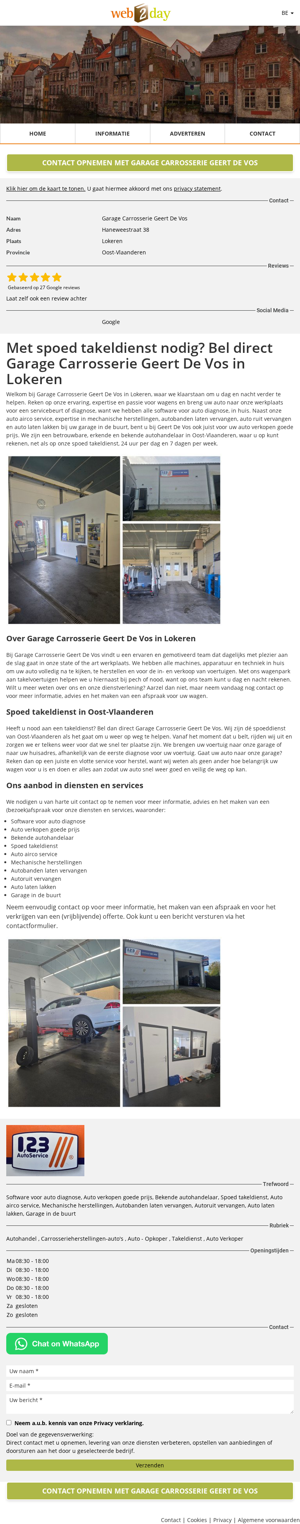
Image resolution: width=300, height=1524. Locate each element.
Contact (262, 133)
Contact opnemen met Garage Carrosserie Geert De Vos (150, 162)
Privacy (222, 1520)
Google (111, 322)
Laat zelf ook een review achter (46, 298)
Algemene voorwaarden (269, 1520)
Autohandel (22, 1238)
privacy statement (197, 188)
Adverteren (187, 133)
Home (37, 133)
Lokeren (112, 241)
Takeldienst (188, 1238)
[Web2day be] (141, 13)
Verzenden (150, 1465)
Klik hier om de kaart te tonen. (46, 188)
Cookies (197, 1520)
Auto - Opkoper (148, 1238)
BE (286, 12)
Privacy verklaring (118, 1423)
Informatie (112, 133)
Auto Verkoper (224, 1238)
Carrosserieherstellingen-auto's (83, 1238)
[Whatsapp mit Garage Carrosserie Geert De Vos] (57, 1343)
